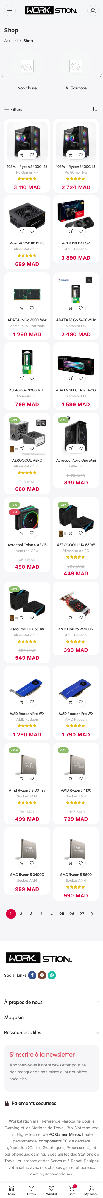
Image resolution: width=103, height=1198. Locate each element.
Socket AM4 (27, 796)
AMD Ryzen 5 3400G (27, 874)
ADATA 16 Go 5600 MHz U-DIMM (76, 322)
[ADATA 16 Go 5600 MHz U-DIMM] (76, 295)
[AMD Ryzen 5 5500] (76, 850)
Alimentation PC (27, 249)
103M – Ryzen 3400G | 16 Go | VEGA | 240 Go (27, 168)
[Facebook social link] (32, 975)
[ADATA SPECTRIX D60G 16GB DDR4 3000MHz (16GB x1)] (76, 365)
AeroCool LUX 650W (27, 629)
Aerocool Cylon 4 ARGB (27, 545)
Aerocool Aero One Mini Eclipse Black (76, 462)
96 (71, 913)
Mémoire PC (76, 326)
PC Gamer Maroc (65, 1134)
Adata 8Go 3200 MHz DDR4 (27, 392)
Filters (16, 109)
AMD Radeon (76, 249)
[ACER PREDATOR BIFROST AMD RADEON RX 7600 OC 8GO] (76, 218)
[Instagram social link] (42, 975)
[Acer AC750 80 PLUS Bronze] (27, 218)
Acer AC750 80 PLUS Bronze (27, 245)
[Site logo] (51, 9)
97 (82, 913)
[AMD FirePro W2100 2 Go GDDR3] (76, 604)
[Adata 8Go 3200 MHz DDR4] (27, 365)
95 (61, 913)
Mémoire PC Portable (27, 326)
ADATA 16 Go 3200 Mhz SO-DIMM (27, 322)
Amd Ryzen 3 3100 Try (27, 790)
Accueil (11, 40)
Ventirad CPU (27, 551)
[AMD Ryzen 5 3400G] (27, 850)
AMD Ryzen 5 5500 (76, 874)
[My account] (93, 10)
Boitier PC (76, 466)
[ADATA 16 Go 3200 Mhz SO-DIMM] (27, 295)
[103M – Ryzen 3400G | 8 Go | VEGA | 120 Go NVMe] (76, 142)
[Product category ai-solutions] (76, 72)
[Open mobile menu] (9, 10)
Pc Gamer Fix (27, 172)
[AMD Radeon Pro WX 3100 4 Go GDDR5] (27, 689)
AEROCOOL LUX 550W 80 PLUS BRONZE (76, 547)
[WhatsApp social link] (52, 975)
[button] (22, 154)
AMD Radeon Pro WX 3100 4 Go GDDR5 (27, 715)
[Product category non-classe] (27, 72)
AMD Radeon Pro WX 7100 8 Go (76, 715)
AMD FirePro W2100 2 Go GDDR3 (76, 631)
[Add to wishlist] (32, 154)
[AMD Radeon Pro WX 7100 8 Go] (76, 689)
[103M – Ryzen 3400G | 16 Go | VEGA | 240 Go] (27, 142)
